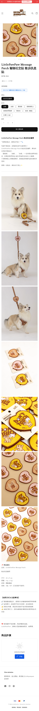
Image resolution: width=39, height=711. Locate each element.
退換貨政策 (24, 707)
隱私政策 (19, 707)
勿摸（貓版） (29, 111)
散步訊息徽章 (7, 99)
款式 (2, 103)
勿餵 (4, 107)
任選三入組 (7, 115)
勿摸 (12, 107)
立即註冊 (26, 1)
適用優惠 (4, 86)
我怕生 (18, 111)
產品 (2, 95)
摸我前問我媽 (7, 111)
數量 (2, 119)
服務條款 (14, 707)
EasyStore (28, 704)
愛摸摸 (20, 107)
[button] (2, 13)
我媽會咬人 (30, 107)
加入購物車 (19, 129)
